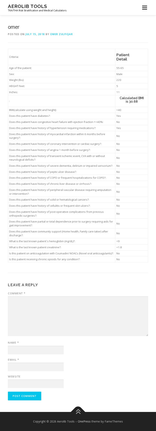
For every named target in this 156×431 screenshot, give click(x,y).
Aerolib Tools (27, 6)
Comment (17, 293)
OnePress (84, 421)
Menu (144, 7)
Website (14, 376)
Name (13, 342)
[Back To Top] (78, 412)
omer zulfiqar (61, 34)
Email (13, 359)
